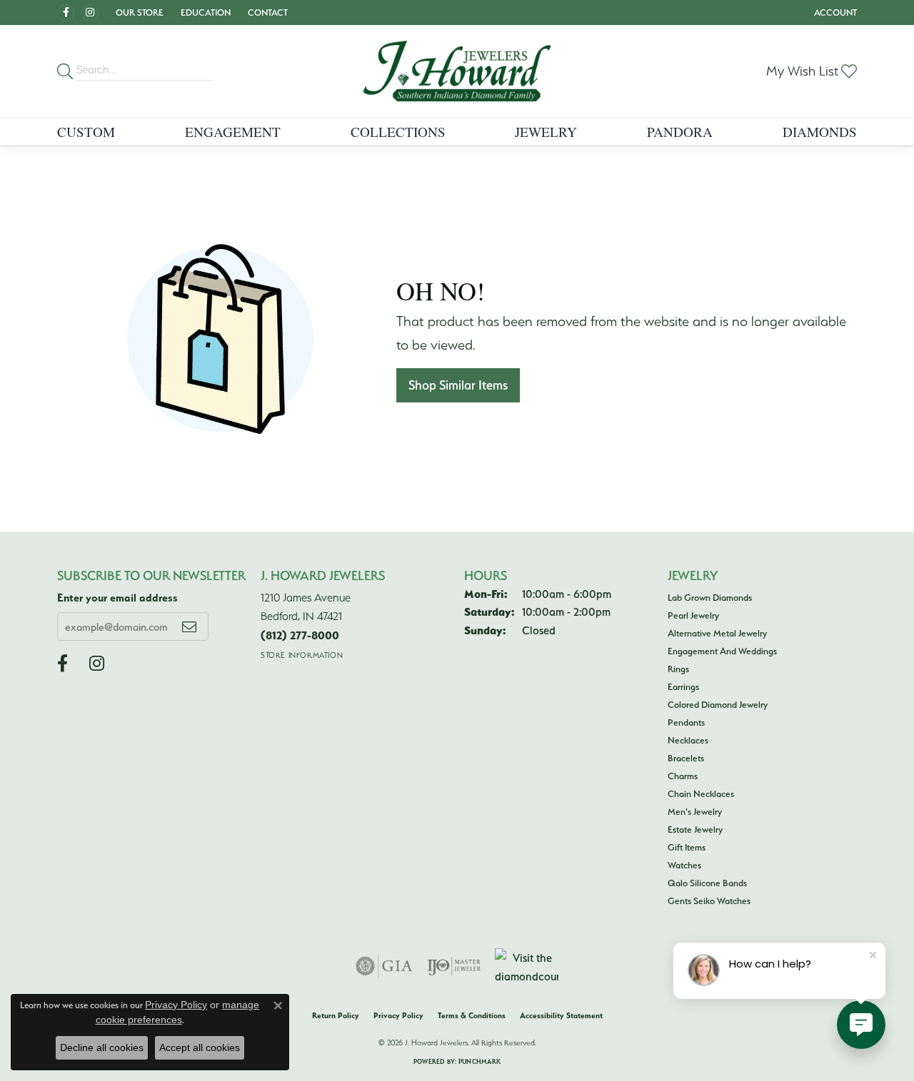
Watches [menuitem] (684, 865)
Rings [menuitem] (678, 668)
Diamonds (820, 132)
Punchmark (479, 1061)
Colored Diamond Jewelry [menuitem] (718, 704)
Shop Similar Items (458, 385)
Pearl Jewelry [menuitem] (693, 615)
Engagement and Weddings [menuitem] (722, 650)
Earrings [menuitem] (683, 686)
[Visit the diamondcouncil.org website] (526, 966)
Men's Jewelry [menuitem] (695, 811)
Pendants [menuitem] (686, 722)
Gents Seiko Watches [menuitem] (709, 900)
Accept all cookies (199, 1047)
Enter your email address (117, 597)
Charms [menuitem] (683, 775)
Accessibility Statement (561, 1015)
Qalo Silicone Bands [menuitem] (707, 882)
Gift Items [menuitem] (686, 847)
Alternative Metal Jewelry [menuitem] (717, 633)
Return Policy (335, 1015)
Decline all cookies (102, 1047)
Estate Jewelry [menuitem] (695, 829)
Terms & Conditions (472, 1015)
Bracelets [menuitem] (686, 757)
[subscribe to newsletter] (189, 626)
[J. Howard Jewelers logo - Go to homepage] (457, 71)
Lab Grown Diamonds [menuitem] (710, 597)
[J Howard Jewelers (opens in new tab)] (65, 12)
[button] (138, 12)
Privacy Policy (398, 1015)
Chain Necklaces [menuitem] (701, 793)
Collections (398, 132)
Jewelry (546, 132)
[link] (266, 12)
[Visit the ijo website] (454, 966)
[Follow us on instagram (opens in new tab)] (90, 12)
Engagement (233, 132)
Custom (86, 132)
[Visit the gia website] (384, 966)
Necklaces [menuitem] (688, 740)
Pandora (680, 132)
